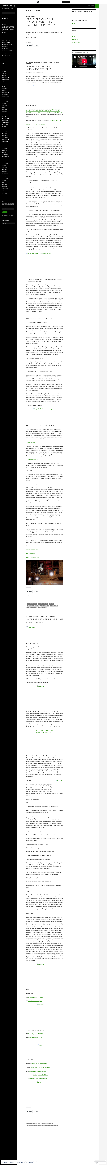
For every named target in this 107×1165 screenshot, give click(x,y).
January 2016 (5, 94)
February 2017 (5, 75)
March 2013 (4, 150)
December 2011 (5, 175)
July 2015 (4, 103)
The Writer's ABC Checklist (8, 53)
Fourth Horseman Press (32, 557)
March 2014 (4, 133)
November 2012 (5, 158)
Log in (73, 36)
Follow (5, 212)
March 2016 (4, 90)
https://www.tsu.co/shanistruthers (38, 1078)
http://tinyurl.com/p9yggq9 (39, 1063)
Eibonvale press (45, 605)
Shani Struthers (44, 1125)
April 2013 (4, 148)
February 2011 (5, 186)
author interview (43, 603)
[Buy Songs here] (44, 264)
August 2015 (5, 101)
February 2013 (5, 152)
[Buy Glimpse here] (44, 572)
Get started (66, 2)
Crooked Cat (34, 616)
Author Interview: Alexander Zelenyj (39, 68)
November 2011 (5, 176)
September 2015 (5, 99)
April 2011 (4, 184)
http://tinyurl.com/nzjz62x (35, 1001)
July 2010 (4, 191)
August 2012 (5, 163)
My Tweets (75, 23)
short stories (54, 605)
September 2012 (5, 161)
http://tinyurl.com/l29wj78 (35, 1037)
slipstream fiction (32, 607)
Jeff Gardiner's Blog (8, 6)
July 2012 (4, 165)
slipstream (55, 62)
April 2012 (4, 169)
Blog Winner (5, 32)
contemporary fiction (33, 605)
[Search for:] (8, 12)
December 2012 (5, 156)
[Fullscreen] (95, 66)
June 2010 (4, 193)
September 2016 (5, 79)
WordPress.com (76, 45)
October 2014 (5, 120)
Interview (43, 62)
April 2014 (4, 131)
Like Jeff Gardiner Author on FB (82, 11)
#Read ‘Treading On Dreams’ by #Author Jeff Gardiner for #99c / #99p (42, 22)
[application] (84, 61)
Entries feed (75, 39)
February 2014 (5, 135)
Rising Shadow (31, 442)
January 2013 (5, 154)
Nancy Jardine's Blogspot (7, 50)
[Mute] (92, 66)
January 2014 (5, 137)
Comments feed (76, 42)
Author (28, 62)
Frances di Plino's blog (7, 44)
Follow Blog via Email (8, 198)
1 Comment (40, 72)
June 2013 (4, 145)
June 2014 (4, 128)
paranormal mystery (47, 1123)
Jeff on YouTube (5, 21)
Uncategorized (30, 16)
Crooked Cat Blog (6, 42)
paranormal (37, 1123)
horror (29, 1123)
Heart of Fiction (5, 46)
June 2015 (4, 105)
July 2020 (4, 71)
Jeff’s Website (91, 5)
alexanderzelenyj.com (55, 120)
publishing (49, 62)
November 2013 (5, 139)
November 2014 (5, 118)
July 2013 (4, 143)
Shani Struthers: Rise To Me (44, 619)
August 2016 (5, 81)
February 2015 (5, 113)
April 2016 (4, 88)
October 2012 (5, 160)
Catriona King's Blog (6, 40)
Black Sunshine (59, 112)
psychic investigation (33, 1125)
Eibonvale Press (35, 62)
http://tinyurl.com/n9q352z (35, 997)
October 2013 (5, 141)
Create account (76, 33)
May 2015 (4, 107)
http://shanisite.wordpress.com (37, 1071)
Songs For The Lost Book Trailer (35, 124)
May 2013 (4, 146)
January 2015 (5, 114)
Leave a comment (41, 28)
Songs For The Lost (55, 109)
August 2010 (5, 190)
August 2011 (5, 178)
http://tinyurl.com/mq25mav (40, 1075)
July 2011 (4, 180)
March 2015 (4, 111)
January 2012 (5, 173)
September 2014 (5, 122)
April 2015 (4, 109)
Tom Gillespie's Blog (6, 55)
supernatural (53, 1125)
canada (51, 603)
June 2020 (4, 73)
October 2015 (5, 98)
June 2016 (4, 84)
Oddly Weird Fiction (32, 459)
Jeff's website (5, 48)
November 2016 (5, 77)
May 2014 (4, 130)
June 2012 (4, 167)
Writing (28, 63)
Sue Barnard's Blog (6, 52)
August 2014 (5, 124)
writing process (43, 607)
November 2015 (5, 96)
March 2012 (4, 171)
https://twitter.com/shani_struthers (40, 1067)
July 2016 (4, 83)
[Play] (75, 66)
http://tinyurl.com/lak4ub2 (35, 1033)
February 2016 (5, 92)
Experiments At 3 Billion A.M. (34, 111)
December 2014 (5, 116)
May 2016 (4, 86)
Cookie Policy (30, 1162)
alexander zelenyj (32, 603)
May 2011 (4, 182)
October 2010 (5, 188)
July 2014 (4, 126)
